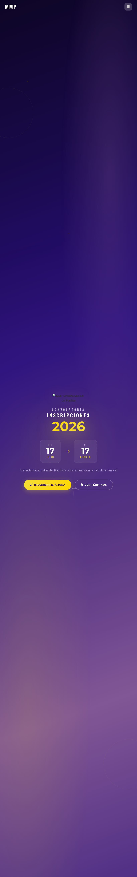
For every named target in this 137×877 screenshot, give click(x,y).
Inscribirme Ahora (49, 484)
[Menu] (128, 7)
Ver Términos (96, 484)
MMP (11, 7)
